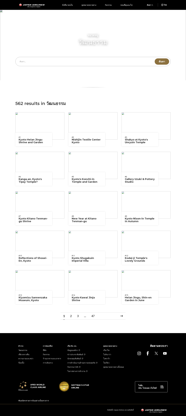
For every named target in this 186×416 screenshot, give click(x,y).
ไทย (165, 5)
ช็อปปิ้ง (21, 363)
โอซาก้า (106, 358)
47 (93, 316)
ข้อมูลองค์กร (72, 350)
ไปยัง (147, 386)
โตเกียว (106, 363)
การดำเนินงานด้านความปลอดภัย (81, 363)
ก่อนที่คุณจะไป (126, 5)
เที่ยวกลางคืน (23, 354)
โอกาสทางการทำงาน (76, 371)
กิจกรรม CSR (72, 367)
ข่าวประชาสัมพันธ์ (75, 354)
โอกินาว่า (107, 354)
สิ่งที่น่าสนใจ (67, 5)
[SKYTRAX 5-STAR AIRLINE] (74, 390)
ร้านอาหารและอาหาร (52, 358)
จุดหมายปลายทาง (88, 5)
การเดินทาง (48, 363)
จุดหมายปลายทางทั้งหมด (113, 367)
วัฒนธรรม (22, 350)
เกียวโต (106, 350)
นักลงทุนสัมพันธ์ (74, 358)
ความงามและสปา (25, 358)
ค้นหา (149, 5)
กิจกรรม (108, 5)
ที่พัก (44, 350)
